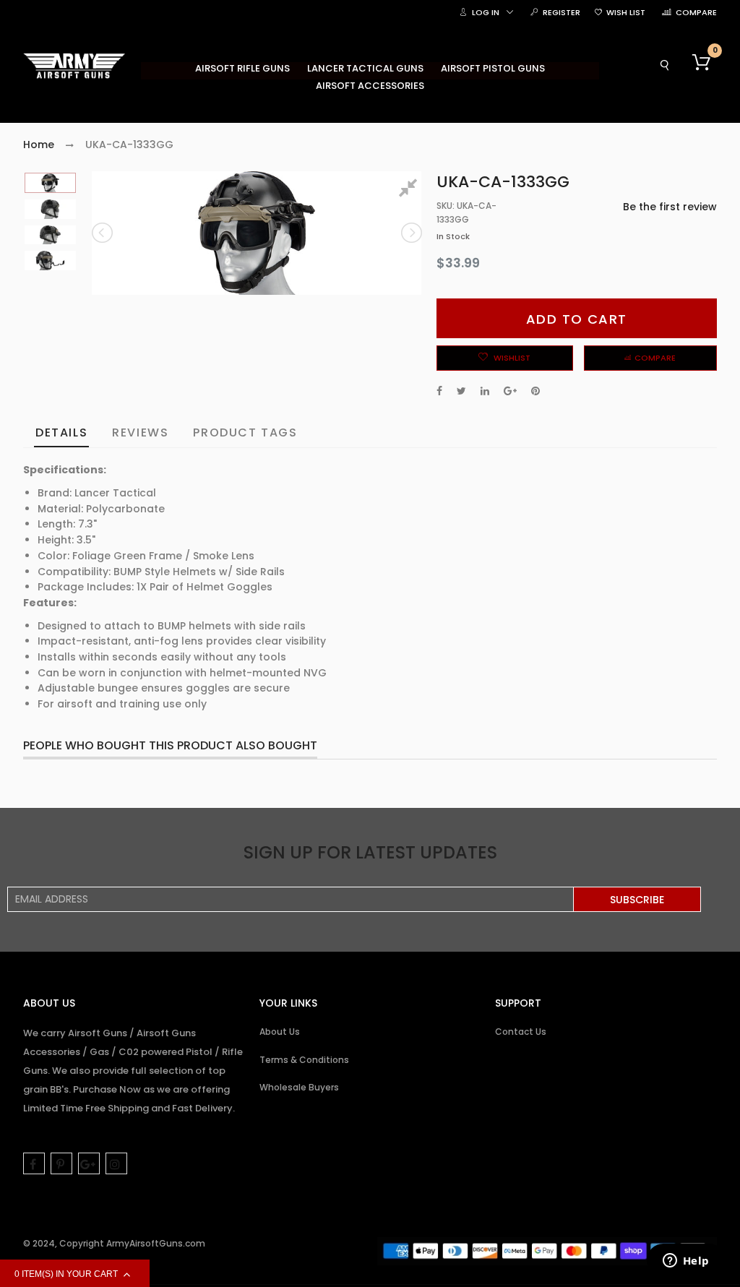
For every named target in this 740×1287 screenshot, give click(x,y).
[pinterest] (61, 1163)
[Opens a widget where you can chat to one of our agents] (686, 1262)
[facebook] (34, 1163)
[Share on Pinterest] (535, 391)
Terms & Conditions (304, 1060)
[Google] (89, 1163)
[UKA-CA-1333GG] (50, 183)
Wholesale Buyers (299, 1087)
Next (410, 232)
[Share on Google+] (510, 391)
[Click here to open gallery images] (410, 190)
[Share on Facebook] (439, 391)
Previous (103, 232)
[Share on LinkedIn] (485, 391)
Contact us (520, 1031)
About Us (279, 1031)
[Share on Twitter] (461, 391)
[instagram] (116, 1163)
